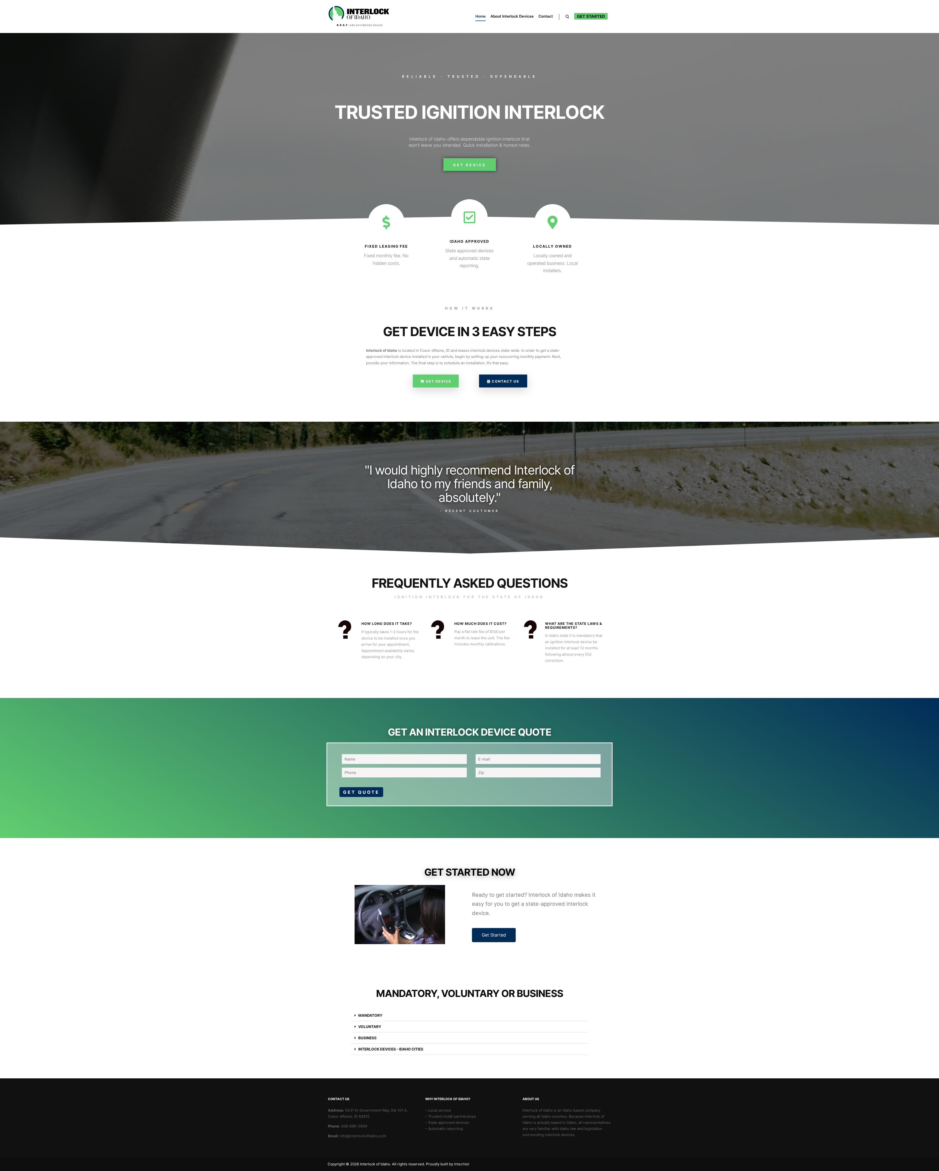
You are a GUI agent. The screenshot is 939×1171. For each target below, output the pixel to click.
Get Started (591, 16)
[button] (469, 1015)
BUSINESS (367, 1038)
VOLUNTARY (369, 1026)
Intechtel (461, 1164)
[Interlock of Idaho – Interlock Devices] (359, 16)
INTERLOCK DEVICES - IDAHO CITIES (390, 1049)
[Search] (567, 17)
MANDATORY (370, 1015)
